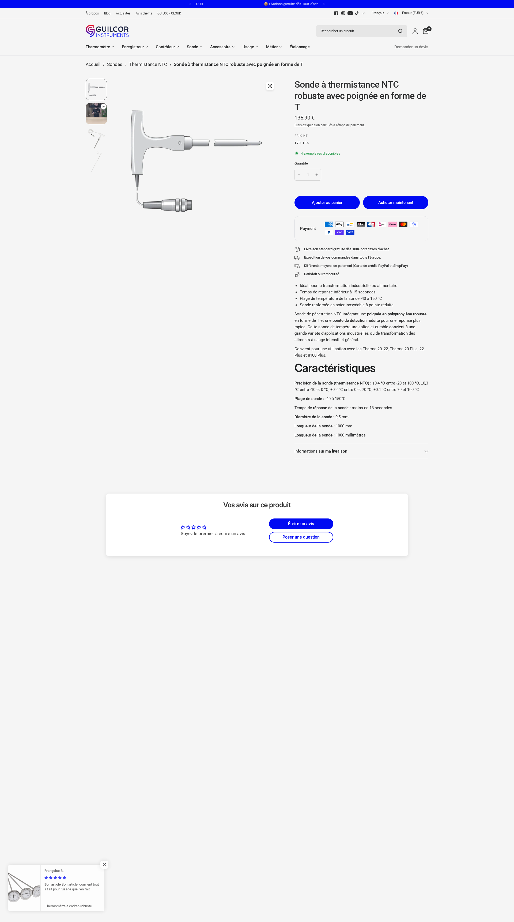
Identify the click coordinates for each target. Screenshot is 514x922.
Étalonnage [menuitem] (300, 46)
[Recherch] (400, 31)
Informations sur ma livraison (320, 451)
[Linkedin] (364, 13)
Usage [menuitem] (248, 46)
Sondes (114, 64)
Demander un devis (411, 46)
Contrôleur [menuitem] (165, 46)
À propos (92, 13)
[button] (107, 865)
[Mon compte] (415, 31)
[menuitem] (93, 13)
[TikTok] (357, 13)
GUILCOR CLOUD (169, 13)
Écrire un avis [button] (301, 523)
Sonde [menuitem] (192, 46)
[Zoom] (270, 86)
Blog (107, 13)
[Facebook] (336, 13)
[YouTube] (350, 13)
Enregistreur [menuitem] (133, 46)
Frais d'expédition (307, 125)
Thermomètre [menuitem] (98, 46)
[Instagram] (343, 13)
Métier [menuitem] (272, 46)
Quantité (301, 163)
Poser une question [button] (301, 537)
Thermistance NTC (148, 64)
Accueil (93, 64)
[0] (424, 31)
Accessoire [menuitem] (220, 46)
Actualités (123, 13)
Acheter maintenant (395, 202)
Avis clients (144, 13)
